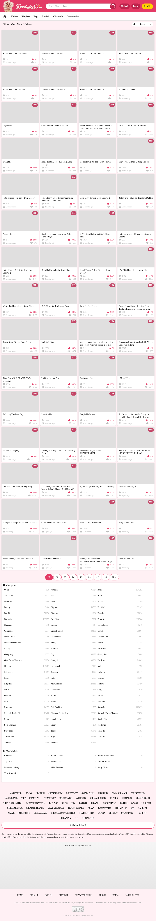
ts (76, 818)
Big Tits (26, 613)
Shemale (120, 707)
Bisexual (73, 613)
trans (95, 803)
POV (26, 701)
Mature (120, 684)
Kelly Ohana (120, 767)
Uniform (120, 736)
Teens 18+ (120, 731)
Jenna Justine (73, 761)
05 (81, 577)
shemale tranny (35, 808)
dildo (65, 803)
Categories (11, 585)
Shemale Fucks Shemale (120, 713)
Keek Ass (75, 916)
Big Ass (73, 607)
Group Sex (120, 654)
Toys (73, 736)
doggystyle (109, 803)
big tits (142, 813)
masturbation (35, 803)
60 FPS (26, 590)
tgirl (124, 803)
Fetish (120, 643)
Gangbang (26, 654)
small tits (88, 793)
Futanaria (120, 648)
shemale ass (40, 813)
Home (5, 16)
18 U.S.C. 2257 (132, 895)
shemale (121, 808)
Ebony (73, 643)
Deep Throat (26, 637)
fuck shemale (120, 793)
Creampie (26, 631)
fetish (83, 803)
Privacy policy (83, 895)
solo (29, 793)
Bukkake (26, 625)
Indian (120, 666)
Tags (36, 16)
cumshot (50, 798)
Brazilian (73, 619)
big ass (53, 803)
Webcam (73, 742)
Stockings (120, 725)
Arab (73, 595)
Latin (73, 678)
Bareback (26, 601)
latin (134, 803)
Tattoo (73, 731)
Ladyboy (120, 672)
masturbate (11, 798)
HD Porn (26, 666)
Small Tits (120, 719)
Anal (120, 590)
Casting (73, 625)
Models (46, 16)
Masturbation (73, 684)
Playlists (25, 16)
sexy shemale (56, 808)
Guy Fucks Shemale (26, 660)
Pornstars (120, 695)
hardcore (86, 813)
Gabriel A (26, 756)
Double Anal (120, 637)
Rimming (26, 707)
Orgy (120, 690)
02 (57, 577)
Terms (102, 895)
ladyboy (72, 793)
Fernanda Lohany (26, 767)
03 (65, 577)
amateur (16, 793)
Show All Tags (78, 825)
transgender (13, 803)
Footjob (73, 648)
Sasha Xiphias (73, 756)
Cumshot (120, 631)
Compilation (120, 625)
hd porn (114, 798)
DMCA (115, 895)
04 (73, 577)
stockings (127, 813)
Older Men (73, 690)
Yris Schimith (26, 773)
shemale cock (98, 798)
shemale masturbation (63, 813)
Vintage (26, 742)
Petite (73, 695)
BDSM (120, 601)
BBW (73, 601)
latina (101, 813)
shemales (127, 798)
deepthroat (143, 798)
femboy (113, 813)
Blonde (120, 613)
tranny (66, 818)
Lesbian (120, 678)
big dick (103, 793)
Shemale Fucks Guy (73, 713)
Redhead (120, 701)
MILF (26, 690)
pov (73, 803)
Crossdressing (73, 631)
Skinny (26, 719)
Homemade (73, 666)
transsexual (30, 798)
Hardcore (120, 660)
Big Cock (120, 607)
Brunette (120, 619)
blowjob (88, 818)
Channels (58, 16)
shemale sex (15, 808)
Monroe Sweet (120, 761)
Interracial (26, 672)
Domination (73, 637)
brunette (104, 808)
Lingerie (26, 684)
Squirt (73, 725)
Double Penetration (26, 643)
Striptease (26, 731)
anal (11, 813)
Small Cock (73, 719)
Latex (26, 678)
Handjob (73, 660)
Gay (73, 654)
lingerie (146, 803)
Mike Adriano (73, 767)
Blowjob (26, 619)
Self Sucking (73, 707)
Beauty (26, 607)
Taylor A (26, 761)
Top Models (11, 751)
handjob (142, 808)
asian (91, 808)
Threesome (26, 736)
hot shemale (76, 808)
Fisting (26, 648)
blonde (40, 793)
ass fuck (81, 798)
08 (106, 577)
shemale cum (55, 793)
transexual (138, 793)
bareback (66, 798)
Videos (14, 16)
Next (114, 577)
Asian (120, 595)
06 (89, 577)
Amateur (73, 590)
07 (97, 577)
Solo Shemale (26, 725)
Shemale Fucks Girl (26, 713)
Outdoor (26, 695)
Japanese (73, 672)
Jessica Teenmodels (120, 756)
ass (132, 808)
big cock (24, 813)
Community (73, 16)
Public (73, 701)
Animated (26, 595)
